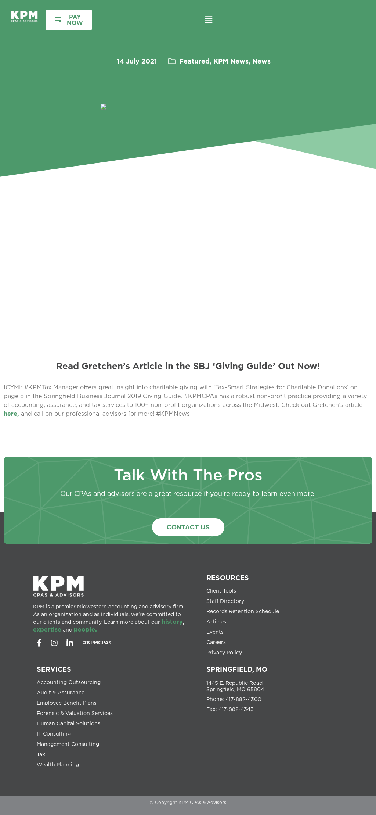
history (172, 621)
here (10, 413)
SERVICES (54, 669)
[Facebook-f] (39, 643)
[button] (208, 19)
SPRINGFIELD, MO (236, 669)
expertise (47, 629)
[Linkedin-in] (70, 643)
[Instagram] (54, 643)
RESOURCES (227, 577)
